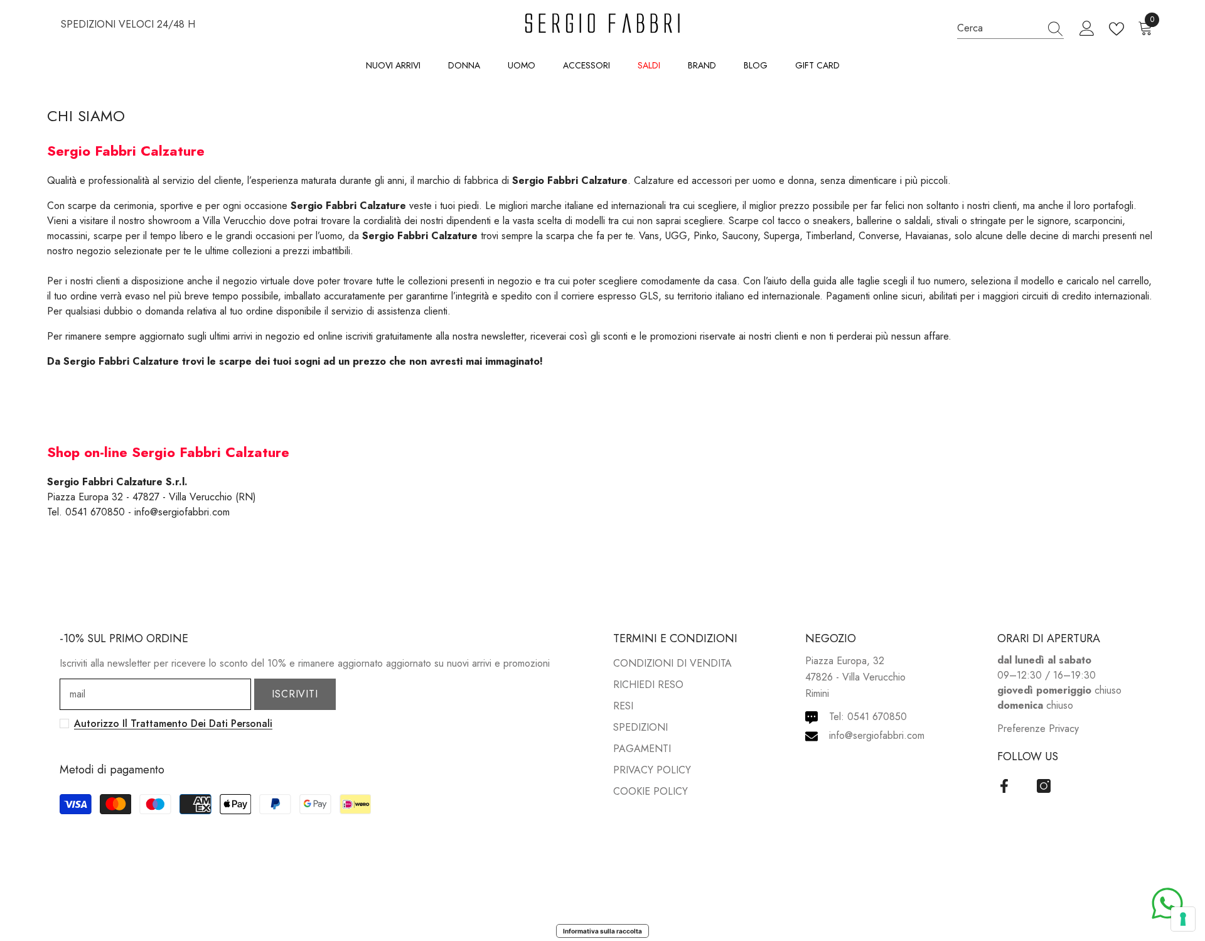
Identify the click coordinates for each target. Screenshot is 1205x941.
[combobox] (998, 28)
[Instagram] (1044, 786)
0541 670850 (877, 716)
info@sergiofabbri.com (876, 735)
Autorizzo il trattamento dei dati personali (173, 723)
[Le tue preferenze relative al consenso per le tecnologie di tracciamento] (1183, 919)
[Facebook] (1004, 786)
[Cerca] (1010, 28)
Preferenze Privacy (1038, 728)
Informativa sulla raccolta (602, 931)
